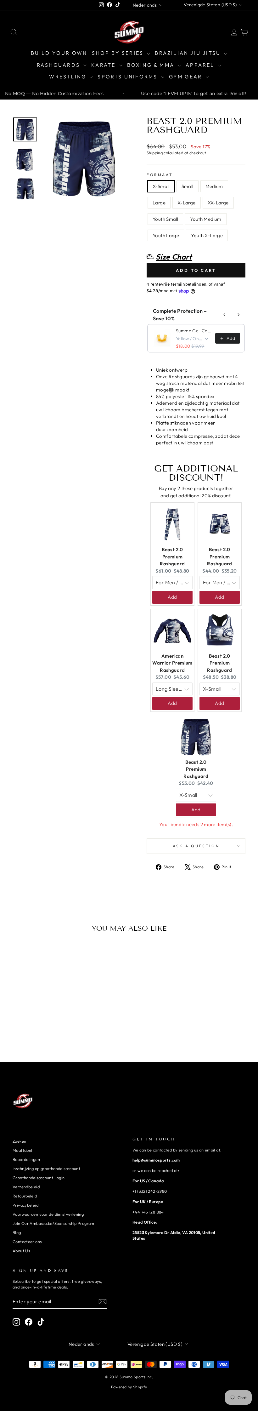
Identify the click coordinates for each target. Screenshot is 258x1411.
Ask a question (196, 845)
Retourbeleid (25, 1195)
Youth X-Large (207, 235)
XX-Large (218, 203)
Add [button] (172, 597)
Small (188, 186)
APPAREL (201, 65)
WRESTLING (68, 76)
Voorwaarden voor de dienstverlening (48, 1214)
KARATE (104, 65)
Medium (214, 186)
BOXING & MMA (152, 65)
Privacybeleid (25, 1205)
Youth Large (166, 235)
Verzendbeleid (26, 1186)
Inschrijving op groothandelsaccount (46, 1168)
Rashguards (59, 65)
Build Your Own (59, 53)
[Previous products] (225, 314)
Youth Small (165, 219)
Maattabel (22, 1150)
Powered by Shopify (129, 1387)
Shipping (155, 152)
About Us (21, 1250)
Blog (17, 1232)
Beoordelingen (26, 1159)
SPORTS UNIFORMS (128, 76)
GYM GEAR (186, 76)
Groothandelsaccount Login (38, 1177)
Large (159, 203)
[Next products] (238, 314)
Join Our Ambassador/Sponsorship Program (53, 1223)
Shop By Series (118, 53)
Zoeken (19, 1141)
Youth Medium (206, 219)
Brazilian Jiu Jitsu (188, 53)
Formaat (160, 174)
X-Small (161, 186)
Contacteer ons (27, 1241)
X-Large (186, 203)
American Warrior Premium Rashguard (172, 663)
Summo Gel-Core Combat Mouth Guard (193, 331)
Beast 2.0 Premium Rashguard (172, 556)
